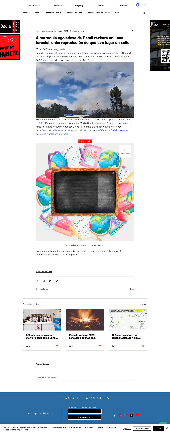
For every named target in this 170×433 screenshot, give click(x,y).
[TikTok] (126, 415)
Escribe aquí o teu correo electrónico (82, 407)
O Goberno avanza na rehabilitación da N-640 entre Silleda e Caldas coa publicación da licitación (127, 336)
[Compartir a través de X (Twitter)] (43, 281)
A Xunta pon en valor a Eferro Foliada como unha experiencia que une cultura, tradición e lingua (40, 336)
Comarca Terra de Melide (99, 13)
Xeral (37, 13)
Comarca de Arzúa (53, 13)
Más (117, 13)
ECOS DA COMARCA (85, 398)
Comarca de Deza (74, 13)
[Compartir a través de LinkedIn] (50, 281)
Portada (26, 13)
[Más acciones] (132, 31)
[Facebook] (114, 415)
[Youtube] (137, 415)
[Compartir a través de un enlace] (56, 281)
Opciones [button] (127, 428)
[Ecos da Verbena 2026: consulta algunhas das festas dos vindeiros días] (85, 320)
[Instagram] (120, 415)
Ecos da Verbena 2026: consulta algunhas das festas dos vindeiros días (83, 336)
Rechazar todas (142, 428)
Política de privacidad (19, 429)
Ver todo (143, 304)
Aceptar (158, 428)
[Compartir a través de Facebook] (37, 281)
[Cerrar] (166, 428)
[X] (131, 415)
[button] (144, 13)
